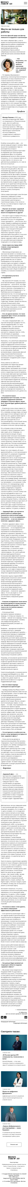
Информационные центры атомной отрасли (14, 1164)
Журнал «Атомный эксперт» (14, 1168)
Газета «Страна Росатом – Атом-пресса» (14, 1166)
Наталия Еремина (22, 1009)
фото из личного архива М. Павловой (16, 1014)
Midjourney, (24, 1012)
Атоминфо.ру (14, 1170)
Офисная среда (5, 26)
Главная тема (6, 1052)
